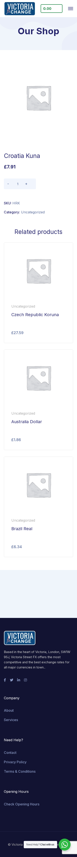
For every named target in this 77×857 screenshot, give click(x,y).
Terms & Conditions (20, 771)
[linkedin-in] (18, 680)
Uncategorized (33, 212)
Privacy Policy (15, 762)
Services (11, 720)
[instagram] (25, 680)
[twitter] (11, 680)
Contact (10, 752)
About (9, 710)
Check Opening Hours (21, 804)
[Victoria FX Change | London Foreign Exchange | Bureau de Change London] (20, 8)
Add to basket (54, 184)
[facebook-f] (5, 680)
